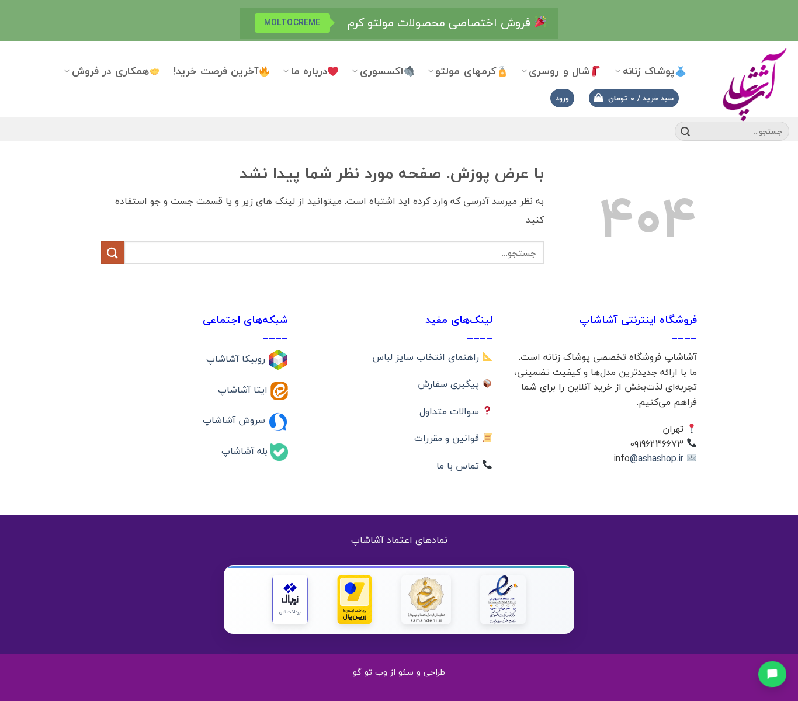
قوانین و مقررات (448, 438)
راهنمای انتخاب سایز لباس (427, 357)
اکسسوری (381, 71)
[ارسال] (685, 131)
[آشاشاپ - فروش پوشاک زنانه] (746, 84)
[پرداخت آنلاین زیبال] (290, 599)
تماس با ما (459, 465)
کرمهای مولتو (465, 71)
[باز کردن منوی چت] (772, 674)
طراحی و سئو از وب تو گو (399, 672)
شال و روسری (559, 71)
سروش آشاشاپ (235, 420)
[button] (634, 98)
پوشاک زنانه (649, 71)
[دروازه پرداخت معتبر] (354, 599)
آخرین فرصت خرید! (216, 71)
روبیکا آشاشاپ (237, 358)
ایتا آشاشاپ (244, 389)
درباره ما (309, 71)
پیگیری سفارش (450, 384)
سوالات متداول (450, 411)
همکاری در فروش (110, 71)
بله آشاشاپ (245, 451)
